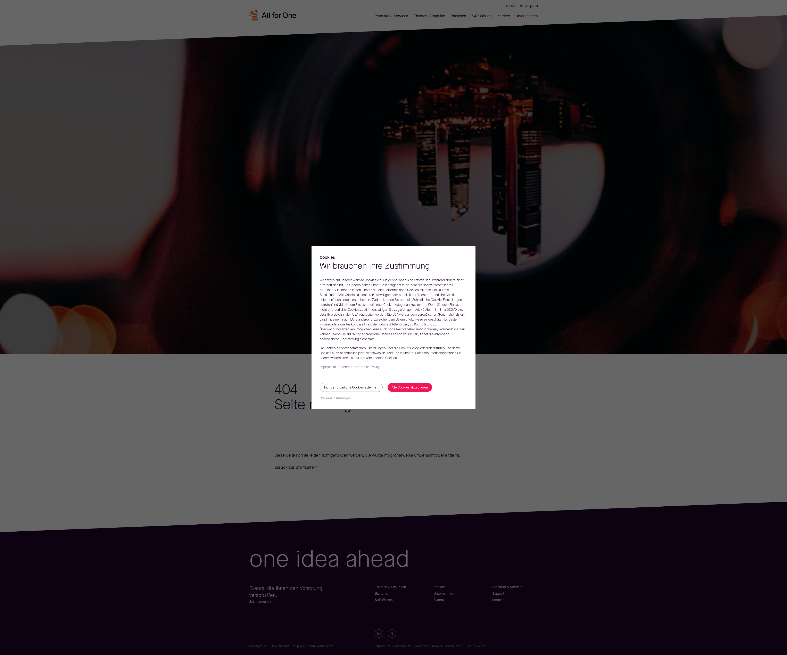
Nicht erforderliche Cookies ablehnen (351, 387)
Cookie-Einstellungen (335, 398)
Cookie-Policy (369, 367)
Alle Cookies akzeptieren (410, 387)
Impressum (328, 367)
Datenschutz (347, 367)
